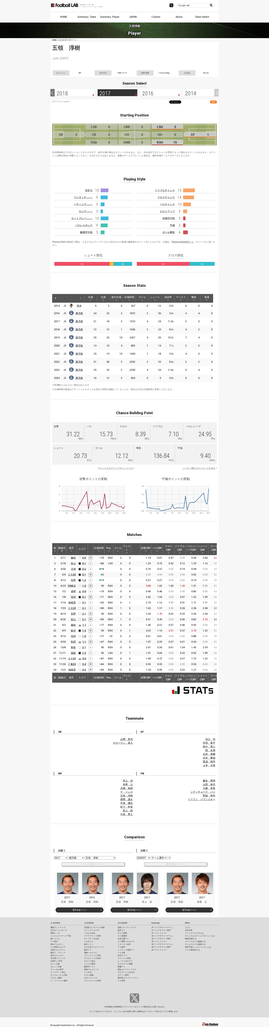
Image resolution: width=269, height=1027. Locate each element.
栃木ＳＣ (121, 930)
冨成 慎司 (209, 761)
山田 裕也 (209, 784)
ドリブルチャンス (165, 190)
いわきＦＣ (88, 941)
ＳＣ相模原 (122, 936)
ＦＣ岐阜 (121, 947)
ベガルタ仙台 (89, 933)
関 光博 (210, 750)
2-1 (84, 613)
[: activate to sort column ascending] (61, 298)
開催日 (62, 548)
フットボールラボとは (194, 933)
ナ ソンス (126, 791)
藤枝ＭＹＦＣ (89, 967)
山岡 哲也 (126, 739)
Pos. (108, 548)
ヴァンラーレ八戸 (91, 930)
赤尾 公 (128, 784)
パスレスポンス (83, 225)
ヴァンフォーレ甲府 (92, 955)
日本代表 (188, 930)
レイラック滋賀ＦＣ (126, 950)
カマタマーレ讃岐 (125, 964)
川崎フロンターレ (57, 950)
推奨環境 (118, 1007)
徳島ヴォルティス (91, 969)
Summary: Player (109, 16)
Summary (155, 923)
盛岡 (73, 591)
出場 (90, 297)
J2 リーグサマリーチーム (162, 936)
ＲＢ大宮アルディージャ (94, 947)
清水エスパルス (57, 955)
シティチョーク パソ (202, 791)
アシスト (181, 297)
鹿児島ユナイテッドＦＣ (128, 978)
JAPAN (133, 16)
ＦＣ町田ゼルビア (57, 947)
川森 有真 (209, 788)
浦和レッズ (55, 933)
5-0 (84, 557)
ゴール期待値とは (192, 950)
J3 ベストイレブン (159, 950)
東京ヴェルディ (57, 944)
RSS (213, 102)
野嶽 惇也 (209, 795)
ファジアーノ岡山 (57, 972)
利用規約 (109, 1007)
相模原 (72, 602)
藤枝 (73, 557)
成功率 (168, 297)
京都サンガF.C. (56, 961)
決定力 (88, 190)
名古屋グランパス (57, 958)
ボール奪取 (168, 232)
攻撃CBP (146, 548)
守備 (172, 225)
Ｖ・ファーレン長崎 (58, 981)
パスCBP (157, 548)
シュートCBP (203, 548)
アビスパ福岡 (56, 978)
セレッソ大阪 (56, 967)
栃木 (73, 630)
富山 (73, 563)
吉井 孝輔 (209, 754)
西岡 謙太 (126, 799)
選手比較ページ (80, 910)
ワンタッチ (83, 197)
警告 (193, 297)
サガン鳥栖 (88, 975)
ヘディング (83, 204)
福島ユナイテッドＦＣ (127, 927)
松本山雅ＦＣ (123, 939)
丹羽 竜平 (209, 742)
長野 (73, 580)
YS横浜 (72, 585)
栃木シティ (88, 944)
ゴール (142, 297)
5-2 (84, 669)
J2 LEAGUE (89, 923)
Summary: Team (87, 16)
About (179, 16)
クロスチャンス (166, 197)
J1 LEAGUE (55, 923)
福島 (73, 653)
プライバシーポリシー (132, 1007)
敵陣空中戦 (86, 232)
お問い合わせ (157, 1007)
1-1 (84, 625)
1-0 (84, 585)
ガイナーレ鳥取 (124, 958)
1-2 (84, 580)
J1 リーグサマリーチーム (162, 927)
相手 (71, 548)
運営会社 (147, 1007)
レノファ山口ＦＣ (125, 961)
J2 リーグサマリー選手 (161, 939)
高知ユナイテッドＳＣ (127, 969)
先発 (103, 297)
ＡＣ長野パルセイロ (126, 941)
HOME (63, 16)
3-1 (84, 602)
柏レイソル (55, 939)
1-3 (84, 653)
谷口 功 (210, 739)
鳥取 (73, 647)
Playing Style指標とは (182, 242)
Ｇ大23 (72, 658)
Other (187, 923)
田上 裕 (128, 810)
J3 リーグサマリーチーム (162, 944)
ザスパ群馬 (122, 933)
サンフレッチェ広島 (58, 975)
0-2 (84, 569)
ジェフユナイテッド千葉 (60, 936)
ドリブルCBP (180, 548)
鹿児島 (79, 313)
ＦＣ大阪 (121, 953)
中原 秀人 (126, 814)
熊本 (79, 305)
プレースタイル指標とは (195, 941)
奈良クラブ (122, 955)
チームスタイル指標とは (195, 944)
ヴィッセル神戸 (57, 969)
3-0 (84, 664)
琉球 (73, 597)
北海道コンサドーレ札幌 (94, 927)
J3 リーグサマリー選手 (161, 947)
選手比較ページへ (176, 864)
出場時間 (129, 297)
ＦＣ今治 (88, 972)
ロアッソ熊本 (123, 975)
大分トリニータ (90, 978)
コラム (188, 927)
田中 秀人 (209, 746)
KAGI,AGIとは (190, 939)
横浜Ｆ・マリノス (57, 953)
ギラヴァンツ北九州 (126, 972)
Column (155, 16)
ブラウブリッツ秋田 (92, 936)
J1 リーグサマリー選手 (161, 930)
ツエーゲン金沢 (124, 944)
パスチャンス (167, 204)
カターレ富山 (89, 961)
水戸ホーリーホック (58, 930)
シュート (155, 297)
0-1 (84, 563)
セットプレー (81, 218)
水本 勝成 (209, 757)
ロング (85, 211)
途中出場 (116, 297)
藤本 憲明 (209, 780)
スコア (82, 548)
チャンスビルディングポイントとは (115, 468)
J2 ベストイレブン (159, 941)
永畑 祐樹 (126, 788)
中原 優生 (126, 803)
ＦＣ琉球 (121, 981)
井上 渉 (128, 780)
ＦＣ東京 (54, 941)
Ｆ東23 (72, 664)
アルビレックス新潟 (92, 958)
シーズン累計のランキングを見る (198, 468)
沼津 (73, 569)
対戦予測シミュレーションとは (198, 947)
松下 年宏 (126, 806)
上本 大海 (209, 765)
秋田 (73, 641)
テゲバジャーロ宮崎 (92, 981)
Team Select (202, 16)
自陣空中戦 (168, 218)
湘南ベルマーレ (90, 953)
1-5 (84, 630)
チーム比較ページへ (93, 864)
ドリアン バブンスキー (201, 799)
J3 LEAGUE (122, 923)
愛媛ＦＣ (121, 967)
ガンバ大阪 (55, 964)
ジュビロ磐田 (89, 964)
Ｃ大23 (72, 574)
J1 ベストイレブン (159, 933)
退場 (206, 297)
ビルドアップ (167, 211)
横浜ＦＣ (88, 950)
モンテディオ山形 (91, 939)
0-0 (84, 591)
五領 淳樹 (126, 795)
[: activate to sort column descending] (55, 298)
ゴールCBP (214, 548)
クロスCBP (168, 548)
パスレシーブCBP (191, 548)
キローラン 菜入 (123, 742)
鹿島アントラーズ (57, 927)
